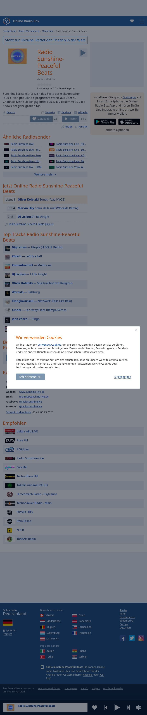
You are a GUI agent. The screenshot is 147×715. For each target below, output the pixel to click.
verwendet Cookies (49, 344)
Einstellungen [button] (122, 376)
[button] (136, 330)
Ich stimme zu (30, 376)
